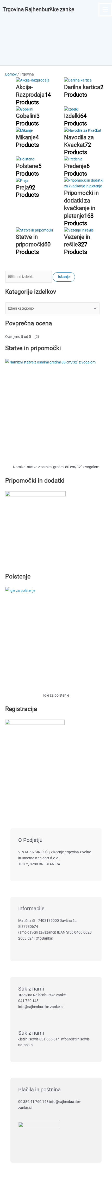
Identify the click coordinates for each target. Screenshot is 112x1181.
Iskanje (64, 277)
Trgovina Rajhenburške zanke (38, 9)
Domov (11, 74)
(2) (22, 336)
